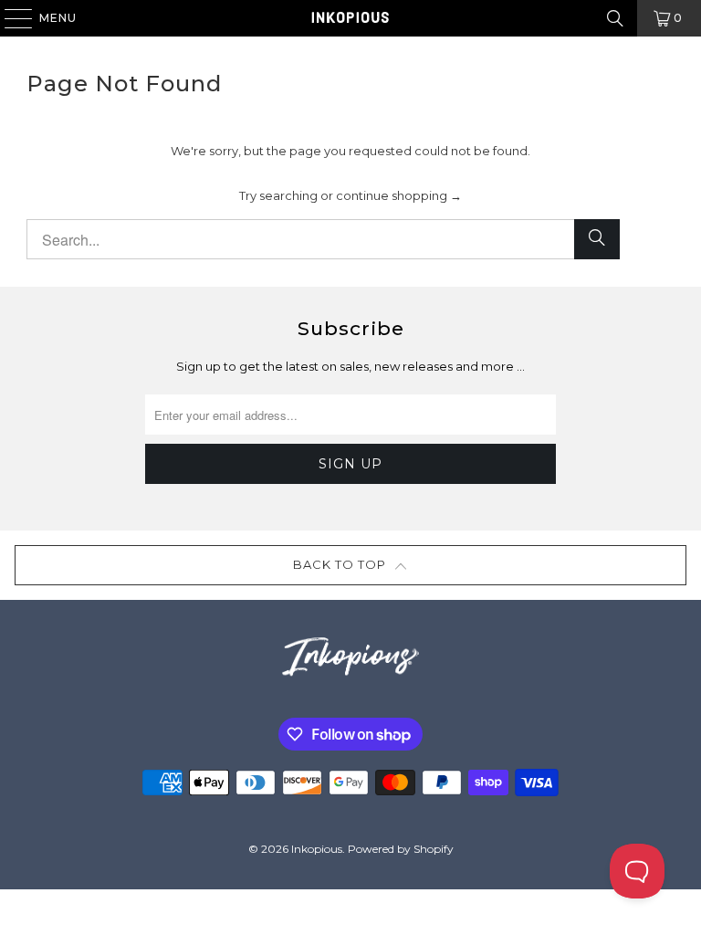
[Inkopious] (350, 18)
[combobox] (323, 239)
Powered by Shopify (401, 849)
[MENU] (9, 18)
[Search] (615, 18)
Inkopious (316, 849)
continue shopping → (399, 195)
